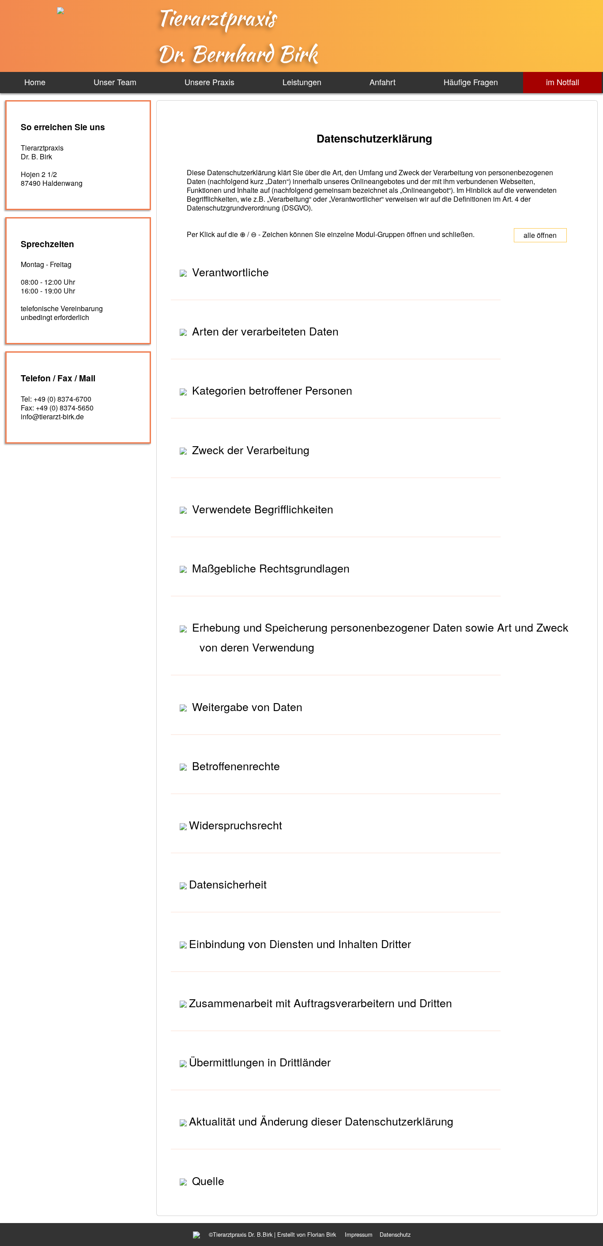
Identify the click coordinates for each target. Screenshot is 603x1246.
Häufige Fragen (471, 81)
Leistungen (302, 81)
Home (34, 81)
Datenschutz (395, 1234)
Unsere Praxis (209, 81)
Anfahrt (382, 81)
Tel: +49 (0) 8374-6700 (56, 399)
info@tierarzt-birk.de (52, 416)
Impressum (359, 1234)
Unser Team (115, 81)
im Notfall (562, 81)
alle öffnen (540, 235)
